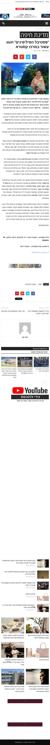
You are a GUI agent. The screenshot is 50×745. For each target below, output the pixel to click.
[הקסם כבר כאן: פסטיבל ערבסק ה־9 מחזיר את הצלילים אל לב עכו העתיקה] (43, 575)
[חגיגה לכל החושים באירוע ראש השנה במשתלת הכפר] (37, 625)
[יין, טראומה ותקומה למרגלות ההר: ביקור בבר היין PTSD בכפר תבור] (43, 608)
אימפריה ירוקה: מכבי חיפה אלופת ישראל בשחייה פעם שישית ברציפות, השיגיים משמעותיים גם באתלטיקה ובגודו (9, 373)
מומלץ (40, 284)
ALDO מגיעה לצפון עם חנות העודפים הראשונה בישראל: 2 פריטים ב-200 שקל (25, 371)
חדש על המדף (30, 594)
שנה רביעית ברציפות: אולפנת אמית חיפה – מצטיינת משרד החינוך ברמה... (14, 689)
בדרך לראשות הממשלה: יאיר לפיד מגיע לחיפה (38, 312)
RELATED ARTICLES (40, 349)
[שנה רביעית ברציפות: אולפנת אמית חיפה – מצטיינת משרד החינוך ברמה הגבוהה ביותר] (12, 677)
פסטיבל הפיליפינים (30, 284)
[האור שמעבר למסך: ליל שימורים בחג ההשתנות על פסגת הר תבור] (43, 586)
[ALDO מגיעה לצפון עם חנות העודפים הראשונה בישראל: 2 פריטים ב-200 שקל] (25, 362)
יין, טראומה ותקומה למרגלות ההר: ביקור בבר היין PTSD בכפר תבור (13, 662)
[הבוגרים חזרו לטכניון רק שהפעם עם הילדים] (41, 362)
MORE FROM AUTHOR (39, 352)
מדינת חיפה (34, 35)
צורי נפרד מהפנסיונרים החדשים (13, 311)
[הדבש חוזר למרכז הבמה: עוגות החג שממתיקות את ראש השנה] (12, 625)
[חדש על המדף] (43, 597)
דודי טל (44, 50)
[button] (3, 23)
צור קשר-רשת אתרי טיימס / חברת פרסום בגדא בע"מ (30, 1)
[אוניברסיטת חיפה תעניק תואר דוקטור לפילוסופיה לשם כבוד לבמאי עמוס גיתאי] (43, 563)
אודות (47, 1)
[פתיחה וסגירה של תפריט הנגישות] (5, 17)
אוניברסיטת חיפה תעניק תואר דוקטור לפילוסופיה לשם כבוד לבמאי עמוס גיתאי (39, 689)
